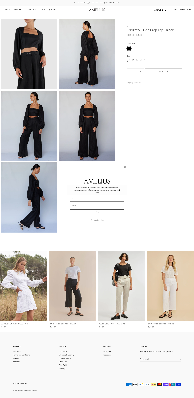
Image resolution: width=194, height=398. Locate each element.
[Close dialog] (125, 167)
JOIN (97, 212)
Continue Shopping (97, 220)
